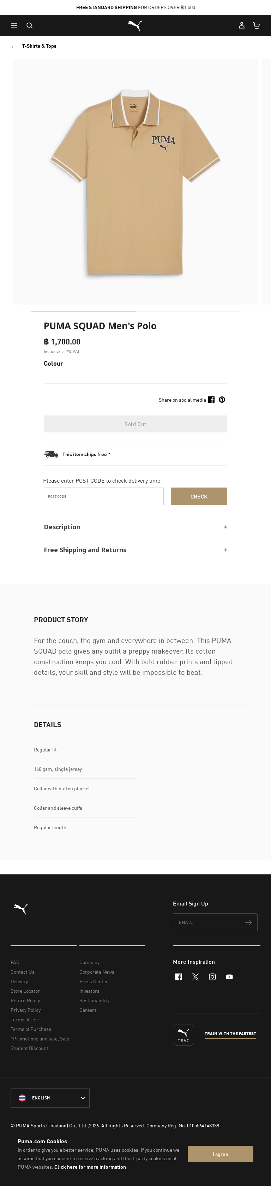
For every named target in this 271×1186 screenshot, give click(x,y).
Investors (89, 991)
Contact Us (23, 972)
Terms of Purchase (31, 1029)
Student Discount (29, 1048)
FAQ (15, 962)
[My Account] (241, 25)
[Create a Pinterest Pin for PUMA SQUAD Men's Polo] (222, 399)
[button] (16, 25)
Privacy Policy (26, 1010)
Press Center (93, 981)
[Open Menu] (16, 25)
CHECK (199, 496)
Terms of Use (25, 1019)
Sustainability (94, 1000)
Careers (88, 1010)
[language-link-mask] (50, 1098)
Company (89, 962)
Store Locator (25, 991)
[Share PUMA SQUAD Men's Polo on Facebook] (211, 399)
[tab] (83, 312)
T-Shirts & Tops (39, 46)
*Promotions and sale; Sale (40, 1038)
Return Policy (25, 1000)
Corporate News (96, 972)
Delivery (19, 981)
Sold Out (135, 424)
